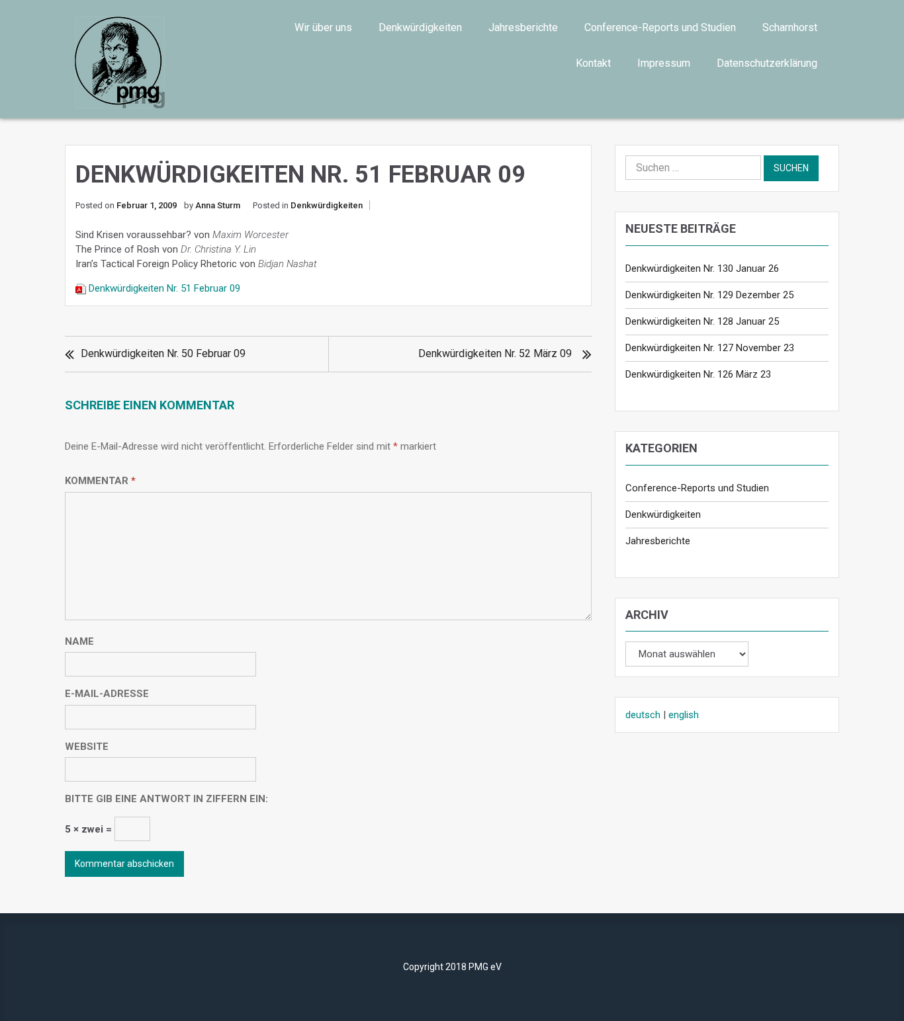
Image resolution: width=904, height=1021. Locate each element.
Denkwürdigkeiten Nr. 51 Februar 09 (164, 288)
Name (79, 641)
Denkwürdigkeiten (420, 27)
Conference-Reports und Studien (660, 27)
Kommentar (100, 481)
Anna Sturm (217, 205)
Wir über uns (323, 27)
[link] (162, 62)
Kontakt (593, 63)
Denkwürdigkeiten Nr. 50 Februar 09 (163, 353)
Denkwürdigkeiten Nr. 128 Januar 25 (702, 321)
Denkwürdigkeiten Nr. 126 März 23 (698, 374)
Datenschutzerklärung (767, 63)
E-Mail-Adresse (107, 694)
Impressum (663, 63)
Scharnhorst (789, 27)
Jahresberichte (523, 27)
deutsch (642, 715)
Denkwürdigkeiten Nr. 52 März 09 (495, 353)
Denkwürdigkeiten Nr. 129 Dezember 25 (709, 295)
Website (87, 747)
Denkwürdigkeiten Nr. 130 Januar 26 (702, 268)
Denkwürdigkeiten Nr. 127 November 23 (709, 348)
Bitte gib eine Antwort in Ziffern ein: (166, 799)
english (683, 715)
